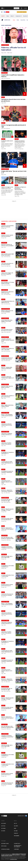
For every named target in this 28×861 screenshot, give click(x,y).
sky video (3, 828)
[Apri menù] (1, 12)
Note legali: (3, 840)
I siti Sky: (3, 820)
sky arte (3, 830)
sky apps (16, 825)
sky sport (3, 823)
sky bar (15, 830)
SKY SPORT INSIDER (21, 11)
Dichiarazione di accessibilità (17, 846)
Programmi (16, 835)
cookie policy (17, 843)
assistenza (6, 855)
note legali (3, 845)
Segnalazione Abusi (13, 859)
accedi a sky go (21, 815)
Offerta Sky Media (5, 849)
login (25, 8)
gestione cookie (5, 843)
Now (15, 828)
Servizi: (15, 820)
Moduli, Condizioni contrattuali (17, 853)
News (8, 16)
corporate (16, 849)
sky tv (15, 823)
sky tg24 (3, 825)
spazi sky (16, 833)
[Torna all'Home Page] (6, 12)
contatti (10, 855)
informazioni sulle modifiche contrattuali (12, 854)
